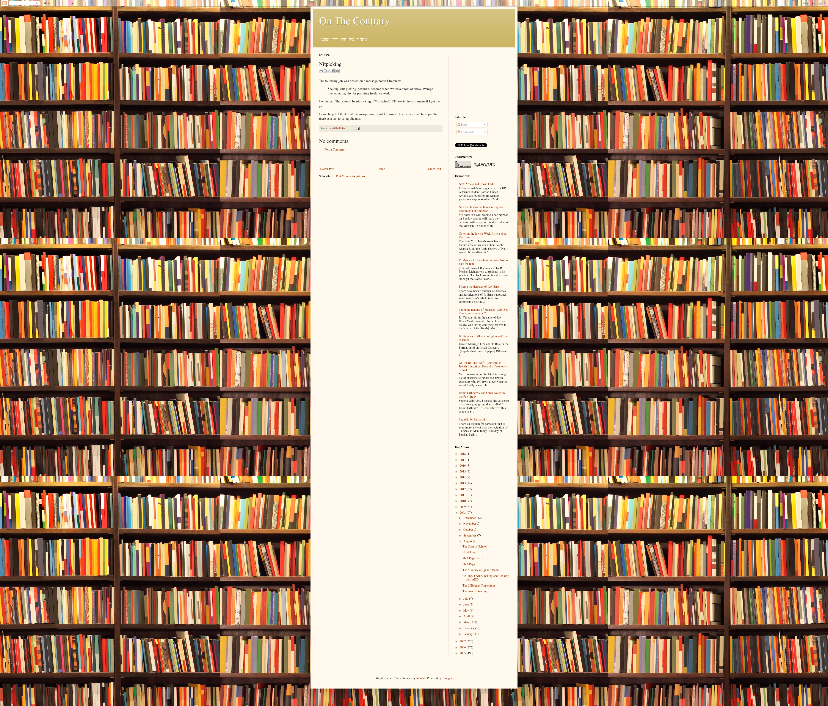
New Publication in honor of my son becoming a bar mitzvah (481, 209)
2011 (463, 495)
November (470, 523)
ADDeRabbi (339, 128)
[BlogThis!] (325, 71)
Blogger (447, 678)
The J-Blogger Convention (479, 585)
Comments (467, 132)
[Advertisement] (380, 159)
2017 (463, 460)
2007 (463, 641)
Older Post (434, 169)
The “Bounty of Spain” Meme (481, 570)
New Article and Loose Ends (476, 184)
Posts (463, 124)
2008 (463, 512)
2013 (463, 483)
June (466, 604)
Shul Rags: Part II (474, 558)
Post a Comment (335, 149)
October (468, 529)
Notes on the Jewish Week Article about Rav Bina (483, 235)
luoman (420, 678)
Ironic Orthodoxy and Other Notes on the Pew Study (482, 394)
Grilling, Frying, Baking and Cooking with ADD (486, 577)
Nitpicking (469, 552)
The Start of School (475, 546)
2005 (463, 653)
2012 (463, 489)
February (469, 628)
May (466, 610)
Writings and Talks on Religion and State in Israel (484, 338)
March (467, 622)
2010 (463, 501)
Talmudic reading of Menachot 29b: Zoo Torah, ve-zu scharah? (483, 311)
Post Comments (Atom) (350, 176)
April (467, 616)
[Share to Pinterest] (337, 71)
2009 (463, 507)
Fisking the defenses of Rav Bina (479, 286)
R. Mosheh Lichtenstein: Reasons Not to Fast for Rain (483, 262)
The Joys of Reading (475, 591)
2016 (463, 465)
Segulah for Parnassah (472, 419)
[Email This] (321, 71)
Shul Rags (469, 564)
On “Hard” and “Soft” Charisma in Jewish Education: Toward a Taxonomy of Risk (483, 366)
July (466, 598)
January (468, 634)
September (470, 535)
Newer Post (327, 169)
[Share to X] (329, 71)
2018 (463, 454)
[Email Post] (357, 128)
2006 (463, 647)
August (468, 541)
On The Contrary (354, 20)
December (470, 518)
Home (381, 169)
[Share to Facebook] (333, 71)
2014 (463, 477)
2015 (463, 471)
